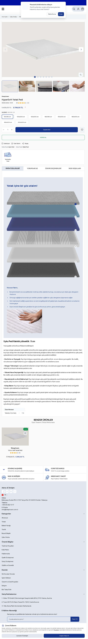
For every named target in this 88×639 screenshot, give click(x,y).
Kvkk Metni (5, 549)
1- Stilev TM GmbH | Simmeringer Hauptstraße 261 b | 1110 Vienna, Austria (27, 597)
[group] (43, 49)
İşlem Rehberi (6, 577)
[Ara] (74, 9)
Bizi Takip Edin (6, 589)
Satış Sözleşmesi (7, 561)
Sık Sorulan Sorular (8, 573)
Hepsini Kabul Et (64, 636)
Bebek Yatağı (6, 525)
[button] (35, 77)
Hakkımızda (6, 553)
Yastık (4, 529)
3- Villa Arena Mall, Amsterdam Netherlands (16, 605)
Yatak (4, 521)
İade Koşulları (75, 168)
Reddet (56, 630)
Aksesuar (5, 517)
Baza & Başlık (6, 533)
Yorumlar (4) (32, 168)
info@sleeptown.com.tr (10, 509)
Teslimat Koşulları (8, 545)
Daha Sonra (52, 14)
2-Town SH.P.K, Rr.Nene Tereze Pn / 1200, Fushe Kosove (20, 601)
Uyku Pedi (11, 147)
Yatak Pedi (26, 147)
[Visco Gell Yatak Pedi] (15, 436)
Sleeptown (15, 447)
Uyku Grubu (13, 17)
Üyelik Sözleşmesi (8, 557)
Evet (61, 14)
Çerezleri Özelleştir (22, 636)
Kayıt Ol (74, 618)
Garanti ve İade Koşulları (10, 581)
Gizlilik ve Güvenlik (8, 565)
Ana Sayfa (5, 17)
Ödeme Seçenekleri (53, 168)
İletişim (4, 585)
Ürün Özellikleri (13, 168)
